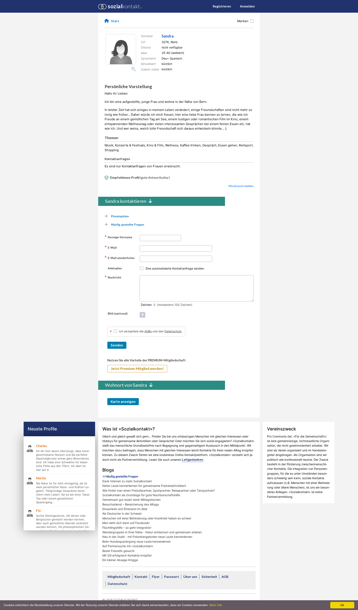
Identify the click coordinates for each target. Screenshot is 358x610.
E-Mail (110, 247)
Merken (243, 21)
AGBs (148, 331)
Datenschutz (173, 331)
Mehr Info (215, 605)
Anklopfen (113, 268)
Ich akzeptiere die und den (150, 331)
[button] (121, 49)
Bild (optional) (116, 313)
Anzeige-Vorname (118, 237)
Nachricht (112, 277)
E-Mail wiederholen (119, 257)
